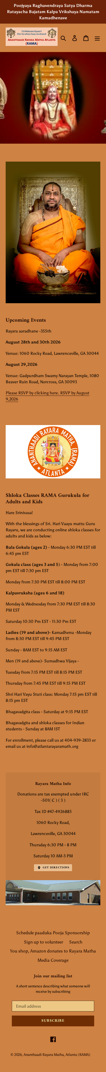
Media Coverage (53, 960)
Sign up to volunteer (43, 942)
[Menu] (97, 38)
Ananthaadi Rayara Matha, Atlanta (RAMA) (57, 1055)
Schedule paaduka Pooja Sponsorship (53, 932)
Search (75, 942)
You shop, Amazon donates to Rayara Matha (53, 950)
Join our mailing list (53, 976)
